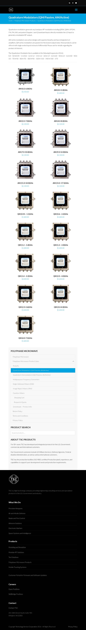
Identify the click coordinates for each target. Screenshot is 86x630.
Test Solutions (13, 557)
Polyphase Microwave (20, 357)
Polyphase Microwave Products (20, 562)
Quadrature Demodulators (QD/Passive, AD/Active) (32, 375)
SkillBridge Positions (16, 594)
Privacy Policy (17, 420)
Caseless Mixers (19, 393)
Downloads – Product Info (22, 407)
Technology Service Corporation (26, 627)
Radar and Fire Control (17, 518)
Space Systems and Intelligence (20, 533)
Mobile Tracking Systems (17, 567)
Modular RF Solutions (16, 552)
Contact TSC (13, 608)
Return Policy (17, 411)
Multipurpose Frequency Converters (26, 379)
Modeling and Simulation (17, 547)
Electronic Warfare (15, 528)
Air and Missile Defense (17, 513)
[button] (76, 10)
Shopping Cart (18, 398)
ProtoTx (16, 366)
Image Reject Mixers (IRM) (22, 389)
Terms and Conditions (20, 416)
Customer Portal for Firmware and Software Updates (28, 575)
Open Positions (14, 589)
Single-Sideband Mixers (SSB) (23, 384)
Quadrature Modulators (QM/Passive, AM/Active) (31, 370)
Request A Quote (19, 402)
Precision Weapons (15, 508)
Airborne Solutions (15, 523)
